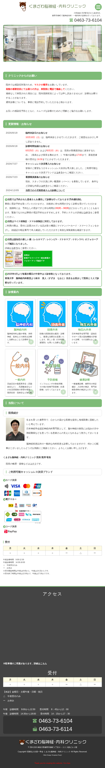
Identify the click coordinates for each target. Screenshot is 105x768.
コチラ (59, 172)
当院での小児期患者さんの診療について (45, 190)
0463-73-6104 (88, 20)
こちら (43, 663)
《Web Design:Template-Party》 (52, 755)
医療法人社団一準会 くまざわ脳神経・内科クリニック (48, 752)
